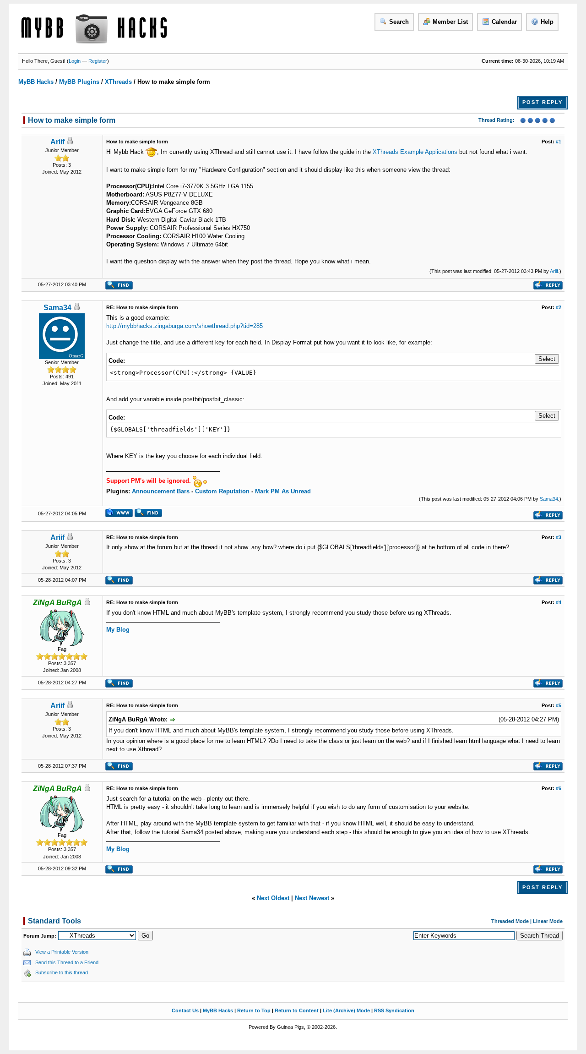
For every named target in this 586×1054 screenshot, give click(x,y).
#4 (558, 602)
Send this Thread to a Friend (66, 962)
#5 (558, 705)
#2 (558, 307)
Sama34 (57, 307)
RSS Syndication (394, 1010)
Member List (450, 21)
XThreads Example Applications (415, 151)
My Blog (118, 629)
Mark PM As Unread (283, 491)
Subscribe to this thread (61, 972)
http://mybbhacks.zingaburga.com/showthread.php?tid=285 (184, 325)
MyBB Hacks (36, 81)
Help (547, 21)
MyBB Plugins (79, 81)
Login (75, 61)
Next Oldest (273, 898)
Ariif (57, 142)
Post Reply (542, 102)
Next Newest (312, 898)
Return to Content (297, 1010)
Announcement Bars (161, 491)
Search (399, 21)
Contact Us (185, 1010)
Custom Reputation (222, 491)
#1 (558, 141)
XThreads (118, 81)
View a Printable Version (61, 952)
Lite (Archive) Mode (346, 1010)
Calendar (504, 21)
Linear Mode (548, 921)
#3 (558, 537)
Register (97, 61)
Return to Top (254, 1010)
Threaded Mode (510, 921)
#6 (558, 788)
